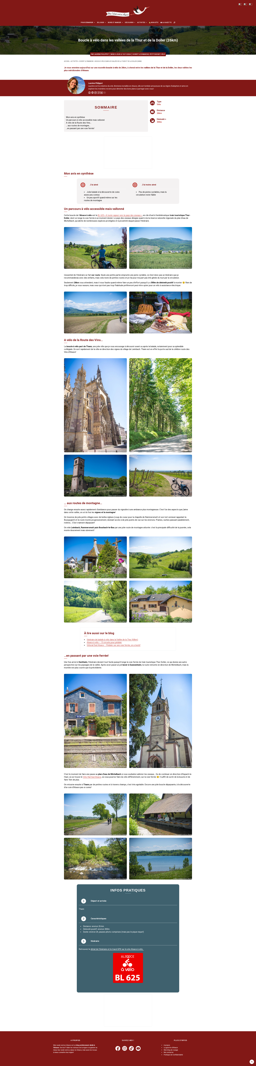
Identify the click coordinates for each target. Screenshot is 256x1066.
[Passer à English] (240, 4)
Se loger (100, 22)
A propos (167, 1045)
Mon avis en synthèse (75, 117)
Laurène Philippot (101, 54)
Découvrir (129, 22)
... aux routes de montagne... (78, 125)
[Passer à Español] (250, 4)
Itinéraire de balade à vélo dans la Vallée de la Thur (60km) (112, 639)
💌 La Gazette (166, 22)
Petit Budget (155, 54)
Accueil (66, 61)
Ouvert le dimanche (140, 54)
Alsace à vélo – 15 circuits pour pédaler (104, 642)
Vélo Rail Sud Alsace (92, 777)
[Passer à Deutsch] (245, 4)
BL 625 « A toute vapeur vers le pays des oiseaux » (120, 215)
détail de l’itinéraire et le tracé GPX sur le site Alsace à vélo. (117, 949)
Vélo (163, 54)
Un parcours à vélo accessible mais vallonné (85, 120)
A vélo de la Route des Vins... (78, 123)
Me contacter (169, 1052)
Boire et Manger (114, 22)
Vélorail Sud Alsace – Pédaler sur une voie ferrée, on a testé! (113, 645)
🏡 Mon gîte (153, 22)
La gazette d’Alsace (171, 1048)
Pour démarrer (87, 22)
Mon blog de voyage (171, 1050)
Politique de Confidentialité (173, 1055)
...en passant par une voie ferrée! (80, 128)
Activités (141, 22)
